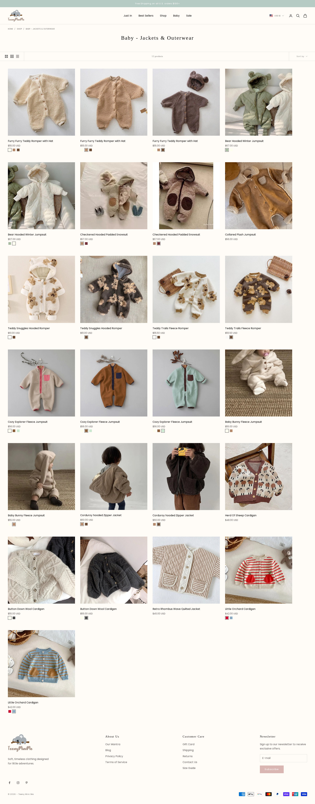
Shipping (188, 750)
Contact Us (190, 762)
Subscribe (272, 769)
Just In (128, 15)
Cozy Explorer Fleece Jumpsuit (28, 422)
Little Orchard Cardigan (240, 609)
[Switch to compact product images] (17, 56)
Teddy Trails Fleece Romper (171, 328)
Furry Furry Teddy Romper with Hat (30, 141)
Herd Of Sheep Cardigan (240, 515)
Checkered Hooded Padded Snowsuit (104, 234)
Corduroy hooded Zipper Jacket (101, 515)
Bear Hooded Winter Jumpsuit (244, 141)
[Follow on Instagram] (18, 782)
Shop (163, 15)
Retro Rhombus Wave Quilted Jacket (176, 609)
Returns (188, 756)
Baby (176, 15)
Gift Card (188, 744)
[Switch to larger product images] (6, 56)
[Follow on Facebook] (9, 782)
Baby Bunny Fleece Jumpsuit (243, 422)
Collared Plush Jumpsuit (240, 234)
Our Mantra (112, 744)
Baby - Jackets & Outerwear (40, 29)
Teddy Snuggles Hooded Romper (29, 328)
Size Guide (189, 768)
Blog (108, 750)
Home (10, 29)
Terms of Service (116, 762)
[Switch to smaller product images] (11, 56)
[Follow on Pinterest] (26, 782)
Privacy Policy (114, 756)
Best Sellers (145, 15)
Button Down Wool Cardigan (26, 609)
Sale (189, 15)
